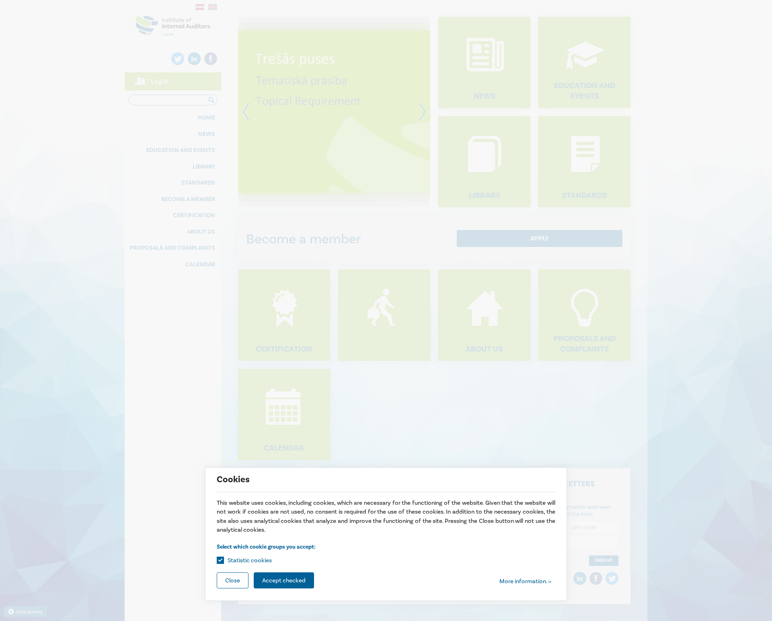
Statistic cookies (250, 560)
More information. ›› (525, 581)
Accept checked (284, 580)
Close (232, 580)
